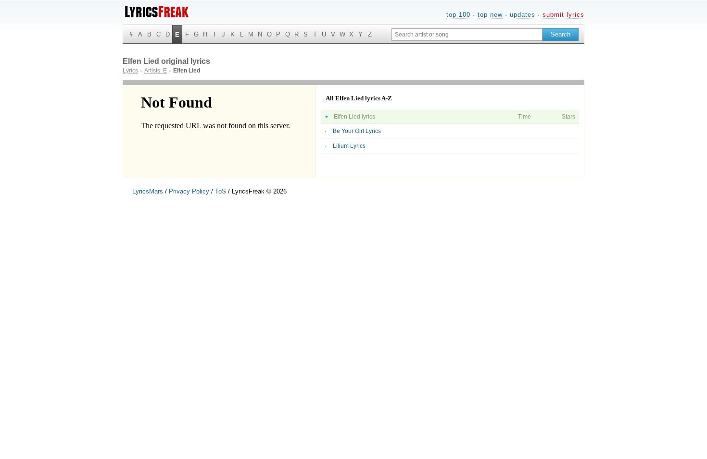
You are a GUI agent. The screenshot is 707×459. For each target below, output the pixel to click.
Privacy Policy (189, 191)
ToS (220, 191)
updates (522, 14)
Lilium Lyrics (349, 146)
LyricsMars (147, 191)
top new (490, 14)
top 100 (458, 14)
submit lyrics (563, 14)
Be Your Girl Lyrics (357, 131)
